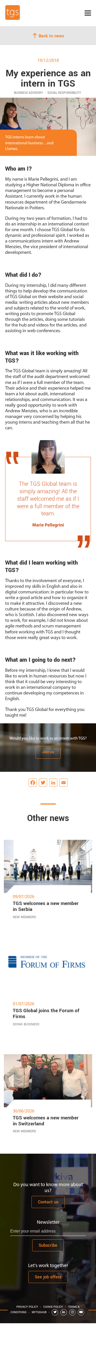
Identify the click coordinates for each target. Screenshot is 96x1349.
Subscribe (48, 1245)
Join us (48, 752)
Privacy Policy (27, 1307)
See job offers (48, 1277)
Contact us (48, 1202)
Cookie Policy (53, 1307)
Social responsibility (64, 93)
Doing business (26, 1024)
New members (24, 917)
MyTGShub (39, 1312)
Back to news (50, 36)
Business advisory (29, 93)
